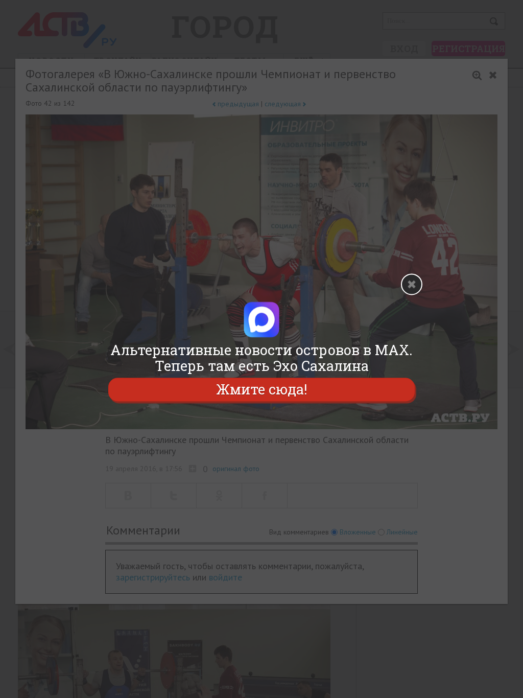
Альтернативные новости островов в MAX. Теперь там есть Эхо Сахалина (261, 358)
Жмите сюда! (261, 390)
